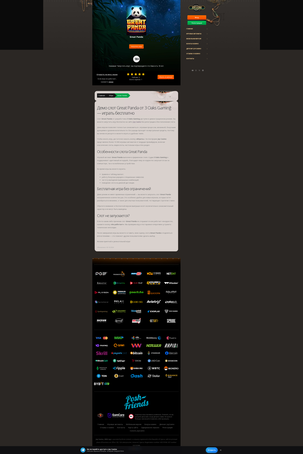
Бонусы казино (192, 44)
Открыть (212, 450)
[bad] (128, 74)
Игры (111, 95)
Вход (197, 17)
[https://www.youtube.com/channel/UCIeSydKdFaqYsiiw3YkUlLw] (192, 70)
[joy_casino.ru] (196, 70)
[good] (139, 74)
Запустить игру (136, 46)
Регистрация (197, 23)
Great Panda (122, 95)
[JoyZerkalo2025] (203, 70)
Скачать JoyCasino (137, 431)
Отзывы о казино (193, 54)
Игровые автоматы (193, 34)
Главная (189, 29)
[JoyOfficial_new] (199, 70)
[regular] (135, 74)
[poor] (132, 74)
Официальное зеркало (150, 427)
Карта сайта (133, 427)
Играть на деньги (165, 77)
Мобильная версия (193, 39)
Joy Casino (137, 122)
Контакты (190, 59)
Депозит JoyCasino (193, 49)
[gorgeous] (143, 74)
